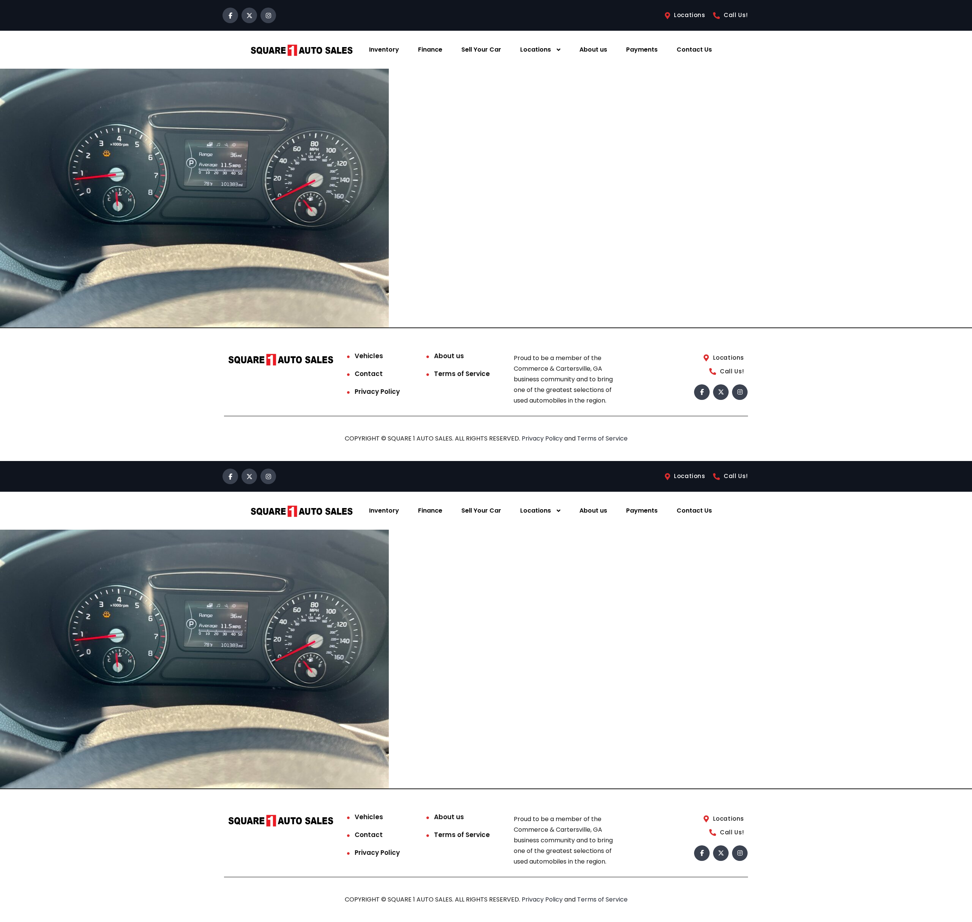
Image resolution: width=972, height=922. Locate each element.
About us (593, 49)
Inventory (384, 49)
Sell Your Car (481, 49)
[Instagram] (268, 15)
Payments (642, 49)
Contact (369, 373)
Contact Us (694, 49)
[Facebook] (230, 15)
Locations (535, 49)
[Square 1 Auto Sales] (301, 50)
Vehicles (369, 355)
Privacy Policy (377, 391)
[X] (249, 15)
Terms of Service (462, 373)
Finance (430, 49)
